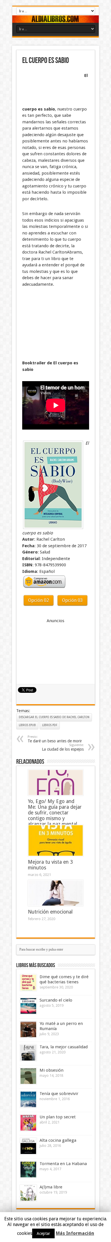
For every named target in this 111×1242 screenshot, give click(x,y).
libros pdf (49, 725)
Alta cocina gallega (58, 1140)
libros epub (27, 725)
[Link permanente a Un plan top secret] (28, 1123)
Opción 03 (72, 600)
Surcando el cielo (56, 1000)
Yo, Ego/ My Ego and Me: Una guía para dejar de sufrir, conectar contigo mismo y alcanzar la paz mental (55, 812)
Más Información (75, 1233)
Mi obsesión (51, 1070)
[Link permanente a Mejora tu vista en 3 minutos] (55, 840)
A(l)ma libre (51, 1187)
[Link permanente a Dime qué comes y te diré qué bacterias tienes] (28, 982)
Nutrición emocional (50, 912)
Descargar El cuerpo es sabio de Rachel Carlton (54, 717)
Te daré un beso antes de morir (55, 739)
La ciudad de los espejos (63, 747)
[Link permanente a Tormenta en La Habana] (28, 1169)
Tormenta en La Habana (63, 1163)
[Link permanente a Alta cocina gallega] (28, 1146)
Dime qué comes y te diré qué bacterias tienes (64, 979)
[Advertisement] (50, 86)
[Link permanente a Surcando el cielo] (28, 1006)
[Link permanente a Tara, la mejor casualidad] (28, 1053)
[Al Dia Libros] (55, 19)
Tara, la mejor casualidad (64, 1046)
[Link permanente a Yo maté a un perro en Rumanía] (28, 1029)
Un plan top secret (58, 1117)
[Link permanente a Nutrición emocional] (55, 893)
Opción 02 (38, 600)
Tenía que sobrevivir (59, 1093)
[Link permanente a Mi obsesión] (28, 1076)
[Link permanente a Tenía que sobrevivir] (28, 1099)
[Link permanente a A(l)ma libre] (28, 1193)
